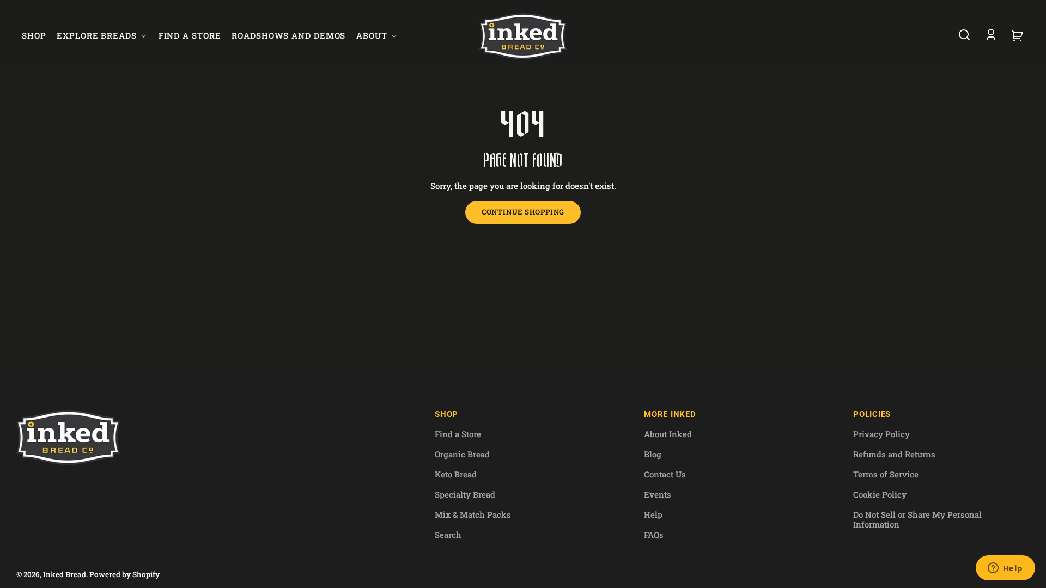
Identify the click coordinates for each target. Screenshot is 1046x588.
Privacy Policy (881, 433)
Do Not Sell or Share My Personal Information (917, 519)
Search (448, 534)
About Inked (668, 433)
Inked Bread (64, 574)
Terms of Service (886, 474)
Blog (652, 454)
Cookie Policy (880, 494)
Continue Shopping (523, 212)
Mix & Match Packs (473, 514)
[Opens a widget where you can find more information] (1005, 569)
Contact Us (665, 474)
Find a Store (458, 433)
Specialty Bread (465, 494)
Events (657, 494)
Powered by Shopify (124, 574)
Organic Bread (462, 454)
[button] (964, 35)
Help (653, 514)
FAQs (654, 534)
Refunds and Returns (894, 454)
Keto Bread (456, 474)
